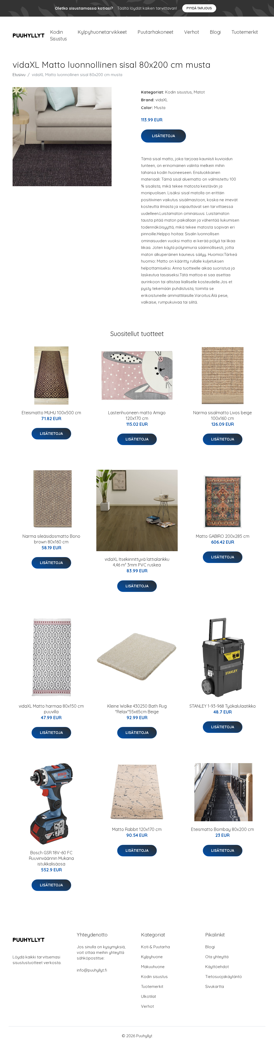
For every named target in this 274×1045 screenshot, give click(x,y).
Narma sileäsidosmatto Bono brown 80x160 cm (51, 538)
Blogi (215, 32)
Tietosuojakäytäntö (223, 976)
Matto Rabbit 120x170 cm (137, 829)
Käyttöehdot (217, 966)
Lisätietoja (163, 135)
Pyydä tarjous (199, 8)
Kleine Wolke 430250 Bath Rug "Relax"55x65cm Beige (137, 708)
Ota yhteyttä (217, 956)
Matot (199, 92)
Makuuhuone (153, 966)
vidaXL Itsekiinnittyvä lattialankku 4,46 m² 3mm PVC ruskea (137, 562)
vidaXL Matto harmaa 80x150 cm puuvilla (51, 708)
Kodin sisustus (178, 92)
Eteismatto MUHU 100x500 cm (51, 412)
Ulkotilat (148, 996)
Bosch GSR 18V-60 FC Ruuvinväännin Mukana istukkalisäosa (51, 858)
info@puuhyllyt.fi (92, 970)
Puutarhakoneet (155, 32)
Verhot (191, 32)
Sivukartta (214, 986)
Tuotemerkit (244, 32)
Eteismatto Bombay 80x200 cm (222, 829)
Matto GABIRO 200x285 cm (222, 536)
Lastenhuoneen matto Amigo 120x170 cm (137, 415)
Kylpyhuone (152, 956)
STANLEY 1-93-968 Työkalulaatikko (222, 706)
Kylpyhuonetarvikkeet (102, 32)
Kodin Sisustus (58, 35)
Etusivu (19, 74)
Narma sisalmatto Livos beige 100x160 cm (222, 415)
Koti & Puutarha (155, 946)
